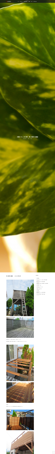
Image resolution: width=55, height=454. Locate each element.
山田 (31, 138)
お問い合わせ (35, 1)
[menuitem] (19, 1)
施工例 (29, 1)
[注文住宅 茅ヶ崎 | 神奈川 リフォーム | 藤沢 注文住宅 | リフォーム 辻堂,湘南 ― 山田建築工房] (8, 1)
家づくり (21, 1)
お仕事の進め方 (26, 1)
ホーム (18, 1)
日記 (31, 1)
